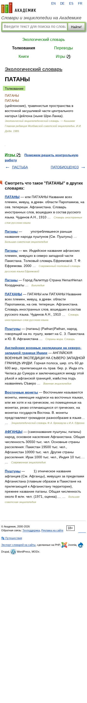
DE (62, 3)
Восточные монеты (21, 392)
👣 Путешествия (11, 538)
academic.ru (18, 7)
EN (53, 3)
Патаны (11, 231)
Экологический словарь (43, 39)
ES (71, 3)
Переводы (63, 48)
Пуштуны (13, 329)
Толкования (23, 48)
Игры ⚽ (63, 56)
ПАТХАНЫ (13, 294)
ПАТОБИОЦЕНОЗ (65, 167)
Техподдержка (31, 530)
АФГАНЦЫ (13, 432)
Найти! (76, 27)
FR (80, 3)
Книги (24, 56)
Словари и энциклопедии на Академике (41, 17)
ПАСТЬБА (20, 167)
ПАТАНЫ (12, 197)
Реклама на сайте (52, 530)
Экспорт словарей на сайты (18, 544)
